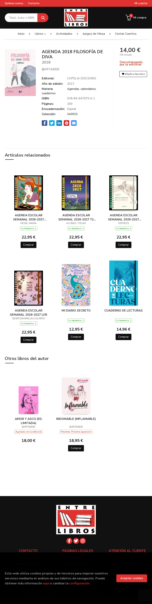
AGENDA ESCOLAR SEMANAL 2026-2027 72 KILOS (76, 217)
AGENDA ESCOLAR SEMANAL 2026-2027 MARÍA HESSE (28, 217)
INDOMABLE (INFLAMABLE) (76, 419)
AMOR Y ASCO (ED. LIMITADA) (28, 421)
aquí (46, 583)
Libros (39, 34)
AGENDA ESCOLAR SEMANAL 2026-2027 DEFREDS (123, 217)
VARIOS (72, 114)
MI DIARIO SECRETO (76, 311)
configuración (79, 583)
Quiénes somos (14, 3)
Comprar (28, 245)
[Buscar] (42, 17)
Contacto (34, 3)
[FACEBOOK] (69, 541)
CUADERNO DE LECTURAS (123, 311)
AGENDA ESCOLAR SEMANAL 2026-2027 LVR (28, 312)
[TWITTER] (76, 541)
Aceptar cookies (131, 578)
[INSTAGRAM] (83, 541)
